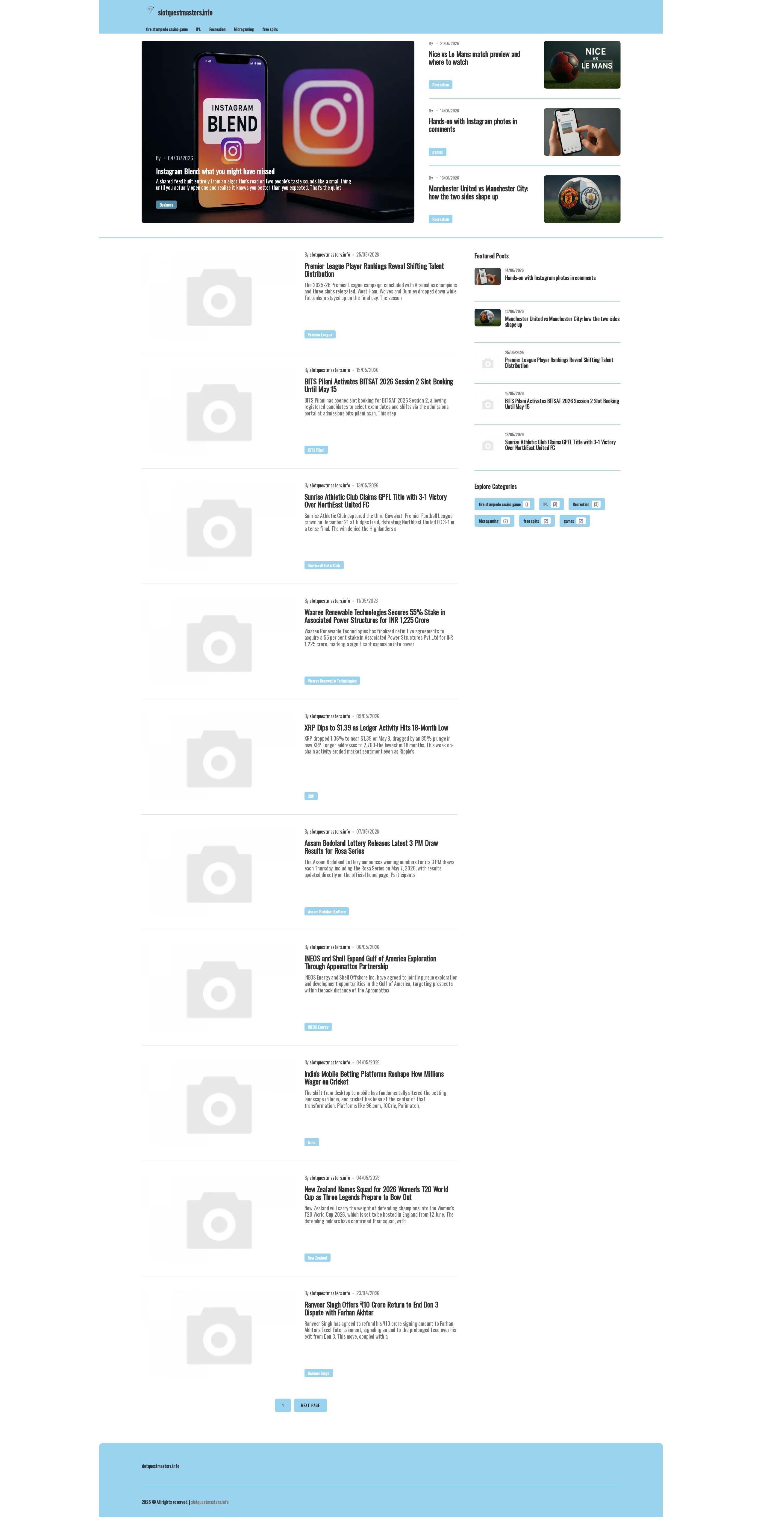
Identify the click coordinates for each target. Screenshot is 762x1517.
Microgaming (244, 29)
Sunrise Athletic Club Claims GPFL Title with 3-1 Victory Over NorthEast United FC (560, 445)
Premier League (320, 334)
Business (166, 204)
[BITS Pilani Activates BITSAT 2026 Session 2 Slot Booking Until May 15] (218, 410)
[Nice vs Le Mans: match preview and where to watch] (582, 64)
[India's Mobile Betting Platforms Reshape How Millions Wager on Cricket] (218, 1103)
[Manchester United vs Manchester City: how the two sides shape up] (582, 199)
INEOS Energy (318, 1027)
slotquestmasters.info (210, 1501)
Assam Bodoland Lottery (327, 911)
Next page (310, 1405)
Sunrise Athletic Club (324, 565)
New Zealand (317, 1257)
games (437, 152)
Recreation (217, 29)
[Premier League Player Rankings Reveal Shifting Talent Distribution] (218, 295)
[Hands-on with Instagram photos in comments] (582, 132)
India (311, 1142)
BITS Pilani (316, 450)
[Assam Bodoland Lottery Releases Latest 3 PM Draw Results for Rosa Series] (218, 872)
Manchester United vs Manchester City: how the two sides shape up (478, 192)
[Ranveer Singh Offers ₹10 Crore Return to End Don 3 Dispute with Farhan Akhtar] (218, 1334)
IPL (198, 29)
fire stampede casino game (167, 29)
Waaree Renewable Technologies (332, 680)
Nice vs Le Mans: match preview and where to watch (474, 58)
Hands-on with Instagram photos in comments (473, 125)
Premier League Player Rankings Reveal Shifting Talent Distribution (559, 363)
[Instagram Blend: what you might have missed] (278, 132)
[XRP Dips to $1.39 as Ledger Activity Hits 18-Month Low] (218, 757)
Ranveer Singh (318, 1373)
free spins (270, 29)
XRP (311, 796)
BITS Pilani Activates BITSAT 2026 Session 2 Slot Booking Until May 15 (562, 404)
